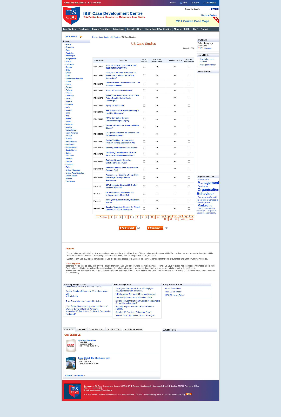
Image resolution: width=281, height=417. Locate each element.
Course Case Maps (101, 29)
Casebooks (84, 29)
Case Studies (69, 29)
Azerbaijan (70, 56)
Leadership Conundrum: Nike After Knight (133, 297)
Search (215, 9)
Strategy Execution (87, 340)
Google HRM (203, 179)
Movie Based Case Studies (158, 29)
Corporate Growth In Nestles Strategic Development (207, 200)
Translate (207, 48)
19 (171, 219)
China (68, 73)
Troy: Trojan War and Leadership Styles (83, 301)
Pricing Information (208, 65)
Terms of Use (161, 395)
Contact (204, 29)
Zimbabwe (70, 181)
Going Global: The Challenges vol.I (93, 358)
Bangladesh (71, 59)
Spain (68, 153)
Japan (68, 119)
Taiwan (69, 161)
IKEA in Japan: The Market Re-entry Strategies (135, 294)
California (70, 64)
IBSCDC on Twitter (173, 292)
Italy (67, 116)
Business (203, 186)
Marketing (205, 205)
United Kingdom (73, 170)
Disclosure (172, 395)
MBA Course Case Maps (192, 21)
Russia (69, 139)
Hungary (69, 104)
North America (72, 133)
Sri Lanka (70, 156)
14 (175, 217)
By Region (115, 37)
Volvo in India (72, 296)
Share (173, 3)
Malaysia (69, 124)
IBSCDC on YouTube (174, 295)
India (68, 107)
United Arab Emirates (75, 173)
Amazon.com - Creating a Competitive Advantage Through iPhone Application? (122, 177)
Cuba (68, 76)
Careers (139, 395)
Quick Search (71, 36)
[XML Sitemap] (189, 395)
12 (163, 217)
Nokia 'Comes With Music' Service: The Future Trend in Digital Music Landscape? (122, 97)
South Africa (71, 147)
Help (185, 3)
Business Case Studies (72, 14)
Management (208, 183)
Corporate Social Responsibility (206, 212)
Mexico (69, 127)
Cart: (196, 3)
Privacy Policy (149, 395)
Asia (67, 50)
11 (158, 217)
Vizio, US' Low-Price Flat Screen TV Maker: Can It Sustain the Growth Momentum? (121, 75)
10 (152, 217)
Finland (69, 90)
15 (180, 217)
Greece (69, 101)
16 (186, 217)
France (69, 93)
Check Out (211, 3)
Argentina (70, 47)
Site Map (182, 395)
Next (190, 219)
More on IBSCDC (182, 29)
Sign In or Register (209, 15)
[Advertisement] (206, 122)
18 (165, 219)
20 (176, 219)
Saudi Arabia (71, 141)
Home (94, 37)
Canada (69, 67)
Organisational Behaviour (209, 191)
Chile (68, 70)
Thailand (69, 164)
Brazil (68, 61)
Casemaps (82, 329)
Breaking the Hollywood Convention (121, 148)
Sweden (69, 159)
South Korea (71, 150)
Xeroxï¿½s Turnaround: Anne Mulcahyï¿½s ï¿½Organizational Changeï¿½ (134, 289)
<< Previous (102, 217)
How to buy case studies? (207, 60)
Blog (195, 29)
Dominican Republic (74, 79)
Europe (69, 87)
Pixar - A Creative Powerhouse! (119, 90)
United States (71, 176)
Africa (68, 44)
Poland (69, 136)
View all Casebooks (74, 376)
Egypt (68, 84)
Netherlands (71, 130)
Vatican (69, 179)
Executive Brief (134, 29)
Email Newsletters (173, 288)
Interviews (118, 29)
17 (192, 217)
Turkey (68, 167)
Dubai (68, 81)
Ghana (68, 98)
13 (169, 217)
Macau (68, 121)
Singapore (70, 144)
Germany (70, 96)
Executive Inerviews (133, 329)
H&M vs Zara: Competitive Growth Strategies (135, 315)
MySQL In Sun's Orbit (115, 105)
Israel (68, 113)
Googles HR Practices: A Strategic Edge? (133, 312)
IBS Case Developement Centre (72, 389)
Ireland (69, 110)
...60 (183, 219)
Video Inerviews (96, 329)
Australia (69, 53)
